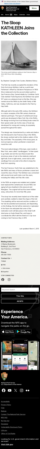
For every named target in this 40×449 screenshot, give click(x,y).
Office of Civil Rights (8, 433)
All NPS (20, 301)
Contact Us (5, 258)
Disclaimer (4, 424)
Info (2, 14)
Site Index (6, 268)
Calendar (22, 14)
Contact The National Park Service (13, 414)
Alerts (8, 14)
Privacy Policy (6, 405)
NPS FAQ (4, 417)
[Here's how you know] (20, 2)
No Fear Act (5, 421)
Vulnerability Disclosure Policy (11, 427)
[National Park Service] (2, 8)
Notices (3, 411)
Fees (28, 14)
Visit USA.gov (7, 444)
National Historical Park (12, 8)
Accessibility (5, 401)
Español (5, 271)
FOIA (2, 408)
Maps (15, 14)
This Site (20, 296)
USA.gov (4, 430)
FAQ (4, 265)
